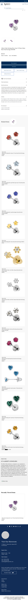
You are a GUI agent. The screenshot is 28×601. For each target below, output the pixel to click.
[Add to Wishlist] (25, 10)
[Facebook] (7, 526)
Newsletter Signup (7, 572)
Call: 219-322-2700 (5, 559)
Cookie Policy (4, 586)
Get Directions (4, 545)
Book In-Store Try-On (7, 70)
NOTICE (2, 96)
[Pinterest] (16, 526)
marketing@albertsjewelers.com (7, 561)
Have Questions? (4, 105)
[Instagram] (12, 526)
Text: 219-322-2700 (5, 560)
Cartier (2, 580)
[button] (2, 4)
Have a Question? (14, 63)
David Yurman (4, 578)
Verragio (3, 581)
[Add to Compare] (22, 10)
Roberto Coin (3, 584)
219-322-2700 (7, 107)
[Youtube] (14, 526)
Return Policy (4, 589)
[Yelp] (18, 526)
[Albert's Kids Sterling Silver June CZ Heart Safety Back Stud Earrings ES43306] (14, 25)
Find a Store (14, 66)
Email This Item (8, 73)
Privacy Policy (4, 585)
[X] (9, 526)
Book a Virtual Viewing (20, 70)
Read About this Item (4, 85)
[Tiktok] (20, 526)
